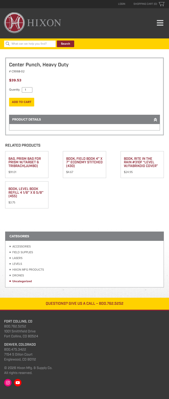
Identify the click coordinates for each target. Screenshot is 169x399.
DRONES (18, 275)
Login (121, 4)
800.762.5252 (111, 303)
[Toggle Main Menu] (160, 23)
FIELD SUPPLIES (22, 252)
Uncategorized (22, 281)
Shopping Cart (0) (145, 4)
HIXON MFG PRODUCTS (28, 269)
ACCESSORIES (21, 246)
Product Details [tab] (26, 119)
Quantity (14, 89)
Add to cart (21, 102)
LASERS (17, 258)
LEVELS (17, 264)
